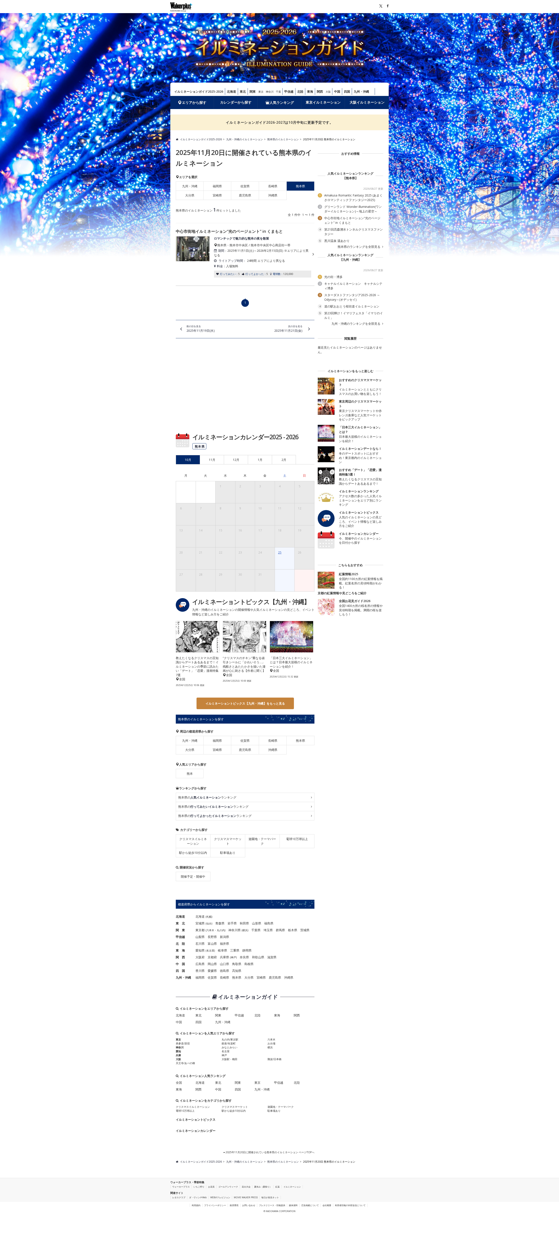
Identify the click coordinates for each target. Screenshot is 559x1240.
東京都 (200, 930)
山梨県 (200, 937)
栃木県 (292, 930)
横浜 (245, 930)
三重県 (234, 950)
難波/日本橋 (274, 1059)
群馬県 (280, 930)
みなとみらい (229, 1047)
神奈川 (270, 92)
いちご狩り (198, 1186)
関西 (320, 91)
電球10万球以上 (297, 839)
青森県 (219, 923)
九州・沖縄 (361, 91)
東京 (261, 92)
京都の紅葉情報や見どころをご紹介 (342, 593)
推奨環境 (234, 1205)
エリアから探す (194, 102)
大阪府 (200, 957)
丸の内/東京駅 (230, 1039)
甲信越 (288, 91)
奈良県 (244, 957)
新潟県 (224, 937)
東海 (310, 91)
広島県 (200, 964)
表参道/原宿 (183, 1043)
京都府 (212, 957)
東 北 (180, 923)
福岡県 (217, 186)
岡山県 (212, 964)
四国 (347, 91)
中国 (337, 91)
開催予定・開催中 (193, 876)
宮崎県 (217, 195)
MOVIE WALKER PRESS (246, 1197)
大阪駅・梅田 (229, 1059)
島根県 (249, 964)
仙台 (209, 923)
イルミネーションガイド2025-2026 (198, 91)
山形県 (256, 923)
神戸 (233, 957)
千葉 (278, 92)
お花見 (211, 1186)
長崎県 (272, 186)
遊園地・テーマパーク (262, 841)
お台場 (271, 1043)
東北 (243, 91)
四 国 (180, 971)
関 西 (180, 957)
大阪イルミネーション (367, 102)
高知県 (236, 971)
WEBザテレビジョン (220, 1197)
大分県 (189, 195)
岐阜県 (222, 950)
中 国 (180, 964)
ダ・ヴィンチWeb (198, 1197)
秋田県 (244, 923)
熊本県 (300, 740)
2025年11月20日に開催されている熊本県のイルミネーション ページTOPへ (269, 1152)
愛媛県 (212, 971)
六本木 (210, 930)
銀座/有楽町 (229, 1043)
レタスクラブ (178, 1197)
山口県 (224, 964)
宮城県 (200, 923)
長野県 (212, 937)
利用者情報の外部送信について (350, 1205)
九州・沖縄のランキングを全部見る (356, 323)
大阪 (328, 92)
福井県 (224, 943)
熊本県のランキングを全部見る (359, 246)
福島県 (268, 923)
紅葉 (277, 1186)
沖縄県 (272, 195)
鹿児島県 (245, 195)
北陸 (300, 91)
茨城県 (304, 930)
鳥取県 (236, 964)
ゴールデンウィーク (228, 1186)
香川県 (200, 971)
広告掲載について (310, 1205)
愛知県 (200, 950)
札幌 (209, 917)
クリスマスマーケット (228, 841)
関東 (253, 91)
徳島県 (224, 971)
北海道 (231, 91)
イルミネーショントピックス (196, 1119)
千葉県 (256, 930)
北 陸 (180, 943)
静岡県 (247, 950)
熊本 (190, 773)
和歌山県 (258, 957)
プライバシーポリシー (215, 1205)
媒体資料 (293, 1205)
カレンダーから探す (236, 102)
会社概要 (327, 1205)
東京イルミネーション (323, 102)
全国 (179, 1082)
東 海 (180, 950)
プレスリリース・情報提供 (272, 1205)
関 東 (180, 930)
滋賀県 (271, 957)
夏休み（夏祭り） (263, 1186)
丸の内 (221, 930)
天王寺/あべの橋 (185, 1063)
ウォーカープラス (181, 1186)
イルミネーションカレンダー (196, 1131)
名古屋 (210, 950)
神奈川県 (234, 930)
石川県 (200, 943)
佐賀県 (245, 186)
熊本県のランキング (207, 797)
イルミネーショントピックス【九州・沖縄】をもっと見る (245, 703)
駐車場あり (227, 853)
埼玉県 (268, 930)
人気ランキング (281, 102)
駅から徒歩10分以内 (193, 853)
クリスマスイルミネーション (193, 841)
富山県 (212, 943)
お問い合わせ (248, 1205)
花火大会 (246, 1186)
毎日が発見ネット (270, 1197)
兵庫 (178, 1055)
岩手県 (232, 923)
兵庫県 (224, 957)
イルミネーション (292, 1186)
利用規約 (196, 1205)
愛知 (178, 1051)
